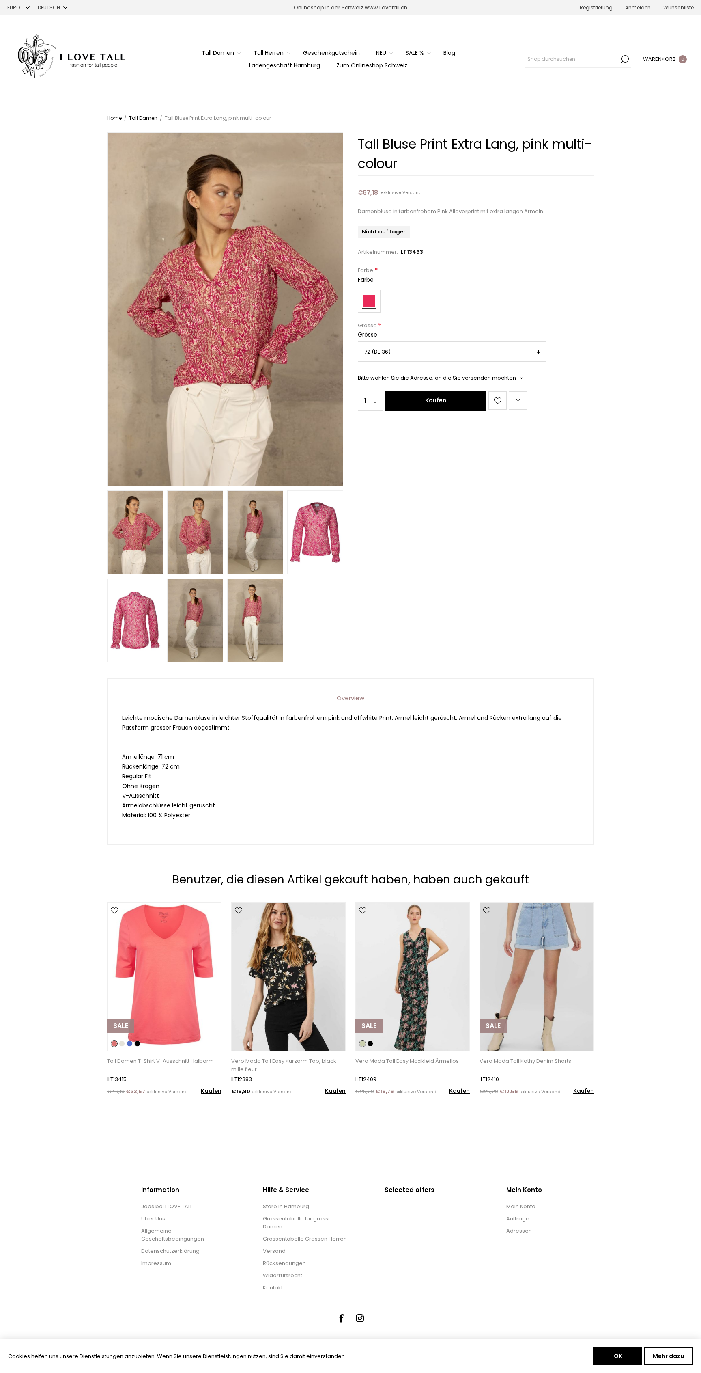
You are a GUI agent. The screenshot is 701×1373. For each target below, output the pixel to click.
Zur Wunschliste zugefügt (497, 400)
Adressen (519, 1231)
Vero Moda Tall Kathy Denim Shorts (525, 1061)
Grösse (368, 325)
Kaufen (435, 400)
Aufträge (517, 1218)
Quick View (114, 922)
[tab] (350, 698)
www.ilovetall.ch (386, 7)
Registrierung (596, 7)
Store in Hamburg (286, 1206)
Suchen (625, 59)
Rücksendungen (284, 1263)
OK (618, 1356)
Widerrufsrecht (282, 1275)
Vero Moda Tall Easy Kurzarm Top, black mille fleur (283, 1065)
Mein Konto (520, 1206)
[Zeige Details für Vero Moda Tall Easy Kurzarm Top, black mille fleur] (288, 977)
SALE (120, 1025)
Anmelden (638, 7)
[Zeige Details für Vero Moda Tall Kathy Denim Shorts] (536, 977)
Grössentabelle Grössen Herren (305, 1239)
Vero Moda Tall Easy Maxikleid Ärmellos (407, 1061)
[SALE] (120, 1050)
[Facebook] (341, 1318)
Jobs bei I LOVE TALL (166, 1206)
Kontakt (273, 1287)
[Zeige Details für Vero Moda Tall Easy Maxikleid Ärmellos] (412, 977)
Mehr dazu (668, 1356)
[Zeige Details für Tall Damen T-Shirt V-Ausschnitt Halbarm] (164, 977)
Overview (350, 698)
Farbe (366, 270)
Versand (412, 192)
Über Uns (153, 1218)
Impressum (156, 1263)
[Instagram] (360, 1318)
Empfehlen (518, 400)
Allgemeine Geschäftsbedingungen (172, 1235)
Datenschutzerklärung (170, 1251)
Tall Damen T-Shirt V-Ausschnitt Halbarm (160, 1061)
